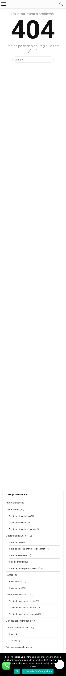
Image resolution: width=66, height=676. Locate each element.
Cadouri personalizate (17, 627)
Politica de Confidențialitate (37, 671)
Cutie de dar (15, 542)
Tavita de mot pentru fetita (22, 601)
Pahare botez (15, 581)
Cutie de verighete (18, 555)
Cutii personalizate (16, 535)
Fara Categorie (14, 502)
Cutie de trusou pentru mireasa (24, 568)
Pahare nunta (15, 588)
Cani (11, 634)
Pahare (9, 574)
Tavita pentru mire (17, 522)
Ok (17, 671)
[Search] (61, 4)
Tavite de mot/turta (16, 594)
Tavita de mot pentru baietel (22, 607)
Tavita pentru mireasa (19, 516)
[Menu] (4, 4)
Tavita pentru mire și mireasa (23, 529)
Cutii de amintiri (16, 561)
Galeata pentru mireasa (18, 620)
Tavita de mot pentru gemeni (23, 614)
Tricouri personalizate (17, 647)
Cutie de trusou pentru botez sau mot (27, 548)
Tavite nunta (12, 509)
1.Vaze (12, 640)
